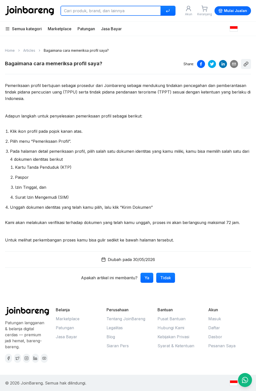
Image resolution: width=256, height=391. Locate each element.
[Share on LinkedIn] (223, 64)
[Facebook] (8, 358)
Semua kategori (27, 28)
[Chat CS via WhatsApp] (245, 380)
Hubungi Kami (171, 327)
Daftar (214, 327)
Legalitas (114, 327)
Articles (29, 50)
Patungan (86, 28)
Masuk (214, 318)
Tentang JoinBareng (125, 318)
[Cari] (167, 10)
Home (10, 50)
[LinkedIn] (35, 358)
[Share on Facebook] (201, 64)
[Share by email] (234, 64)
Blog (110, 336)
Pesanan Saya (222, 345)
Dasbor (215, 336)
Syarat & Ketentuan (176, 345)
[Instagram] (26, 358)
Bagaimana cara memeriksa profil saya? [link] (76, 50)
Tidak (165, 277)
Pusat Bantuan (172, 318)
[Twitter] (17, 358)
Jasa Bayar (111, 28)
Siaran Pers (117, 345)
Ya (146, 277)
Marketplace (60, 28)
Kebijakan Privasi (173, 336)
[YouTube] (44, 358)
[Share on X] (212, 64)
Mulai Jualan (235, 10)
